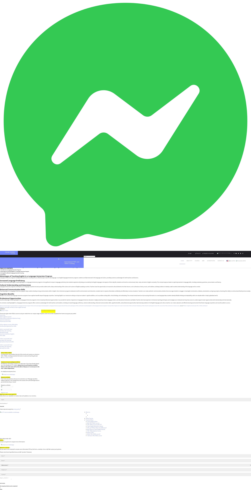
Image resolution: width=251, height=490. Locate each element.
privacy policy (16, 409)
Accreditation (211, 260)
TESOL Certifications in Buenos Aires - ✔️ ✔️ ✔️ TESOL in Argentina (178, 305)
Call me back (2, 483)
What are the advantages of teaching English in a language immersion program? (15, 305)
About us (88, 412)
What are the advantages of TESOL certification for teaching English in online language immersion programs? (86, 305)
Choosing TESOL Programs (113, 305)
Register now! (4, 392)
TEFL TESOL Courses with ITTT (94, 424)
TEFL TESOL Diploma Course (94, 431)
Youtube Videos (89, 420)
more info (2, 315)
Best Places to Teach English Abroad (96, 429)
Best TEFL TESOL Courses (93, 423)
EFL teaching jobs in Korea (152, 305)
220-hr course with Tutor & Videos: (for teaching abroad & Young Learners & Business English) (7, 332)
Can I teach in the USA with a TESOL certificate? (127, 305)
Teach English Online (92, 421)
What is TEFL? (90, 432)
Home (182, 260)
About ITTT (189, 260)
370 (1, 327)
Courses (197, 260)
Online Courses (10, 252)
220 (1, 337)
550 (1, 323)
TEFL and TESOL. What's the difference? (96, 428)
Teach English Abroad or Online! (95, 426)
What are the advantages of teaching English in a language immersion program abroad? (48, 305)
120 (1, 349)
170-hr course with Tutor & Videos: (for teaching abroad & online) (7, 340)
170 (1, 343)
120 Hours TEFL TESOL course (94, 435)
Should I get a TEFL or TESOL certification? (199, 305)
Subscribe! (2, 406)
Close (1, 489)
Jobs (203, 260)
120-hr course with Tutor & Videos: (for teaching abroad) (6, 346)
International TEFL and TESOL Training (71, 262)
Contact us (221, 260)
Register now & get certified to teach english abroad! (13, 307)
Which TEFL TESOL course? (93, 434)
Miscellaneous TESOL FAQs (142, 305)
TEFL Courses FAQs (161, 305)
